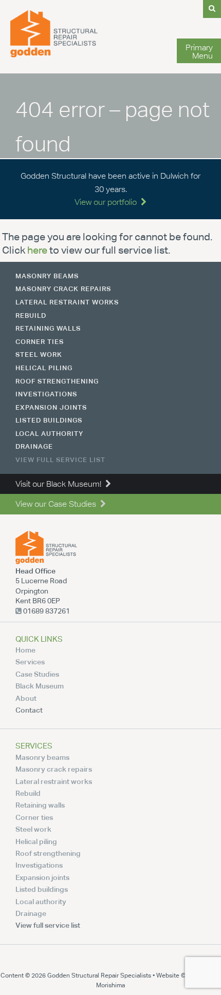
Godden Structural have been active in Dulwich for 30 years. (110, 189)
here (37, 250)
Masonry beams (47, 276)
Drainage (34, 446)
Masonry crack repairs (63, 288)
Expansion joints (51, 407)
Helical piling (43, 367)
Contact (29, 709)
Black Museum (39, 685)
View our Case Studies (57, 504)
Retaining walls (48, 328)
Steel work (38, 354)
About (25, 698)
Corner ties (39, 341)
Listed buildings (48, 420)
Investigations (46, 394)
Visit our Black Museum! (60, 484)
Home (25, 649)
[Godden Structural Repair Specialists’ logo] (54, 54)
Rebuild (30, 315)
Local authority (49, 433)
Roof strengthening (57, 381)
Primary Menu (199, 52)
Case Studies (37, 673)
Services (30, 661)
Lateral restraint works (67, 302)
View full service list (60, 459)
